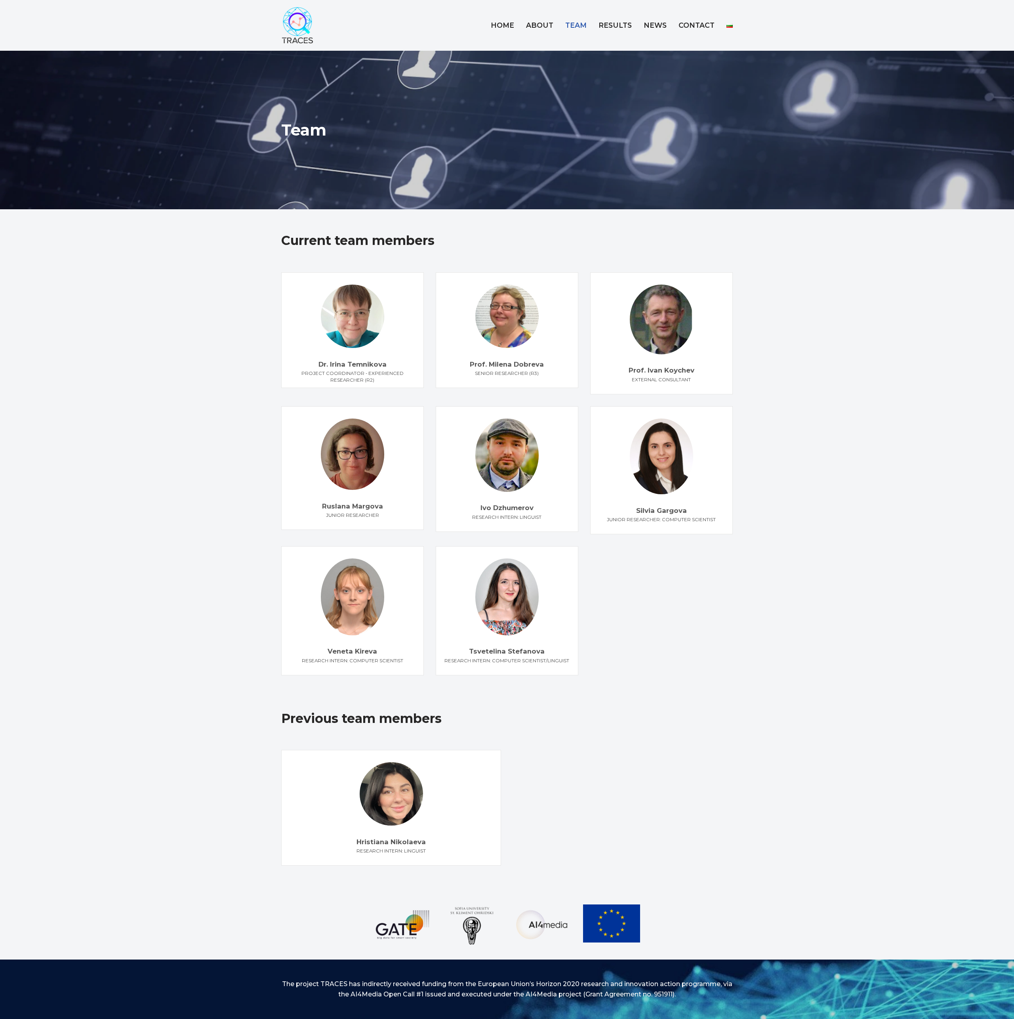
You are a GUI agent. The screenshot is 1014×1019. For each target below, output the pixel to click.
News (655, 25)
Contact (697, 25)
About (539, 25)
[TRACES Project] (299, 25)
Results (615, 25)
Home (502, 25)
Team (576, 25)
